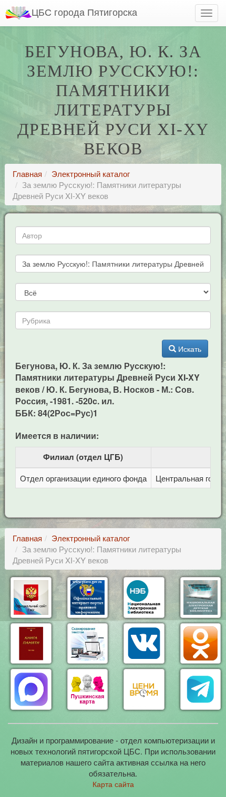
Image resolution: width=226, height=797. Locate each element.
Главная (27, 173)
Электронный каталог (91, 173)
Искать (188, 348)
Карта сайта (113, 784)
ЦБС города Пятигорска (84, 11)
